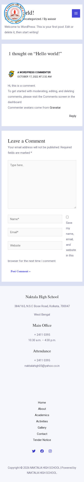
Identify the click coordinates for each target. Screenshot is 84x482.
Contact (42, 434)
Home (42, 402)
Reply (72, 116)
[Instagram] (50, 451)
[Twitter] (34, 451)
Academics (42, 415)
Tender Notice (42, 440)
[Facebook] (42, 451)
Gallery (42, 427)
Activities (42, 421)
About (42, 409)
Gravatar (55, 107)
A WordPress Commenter (34, 72)
